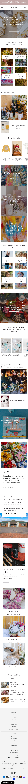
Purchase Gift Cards (14, 642)
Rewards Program (14, 750)
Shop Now (14, 30)
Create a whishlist (14, 614)
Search (14, 733)
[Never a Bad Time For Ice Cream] (5, 685)
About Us (14, 740)
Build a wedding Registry (14, 670)
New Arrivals (14, 710)
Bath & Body (14, 724)
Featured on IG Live (14, 729)
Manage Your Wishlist (14, 736)
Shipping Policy (14, 752)
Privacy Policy (14, 755)
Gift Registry (14, 738)
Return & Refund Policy (14, 757)
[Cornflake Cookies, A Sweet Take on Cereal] (5, 700)
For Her (14, 714)
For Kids (14, 717)
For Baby (14, 719)
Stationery (14, 726)
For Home (14, 712)
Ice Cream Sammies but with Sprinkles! (17, 693)
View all (14, 335)
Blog (14, 743)
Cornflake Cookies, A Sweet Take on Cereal (18, 701)
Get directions (10, 513)
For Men (14, 722)
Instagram (14, 745)
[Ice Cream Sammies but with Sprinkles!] (5, 692)
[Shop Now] (14, 175)
